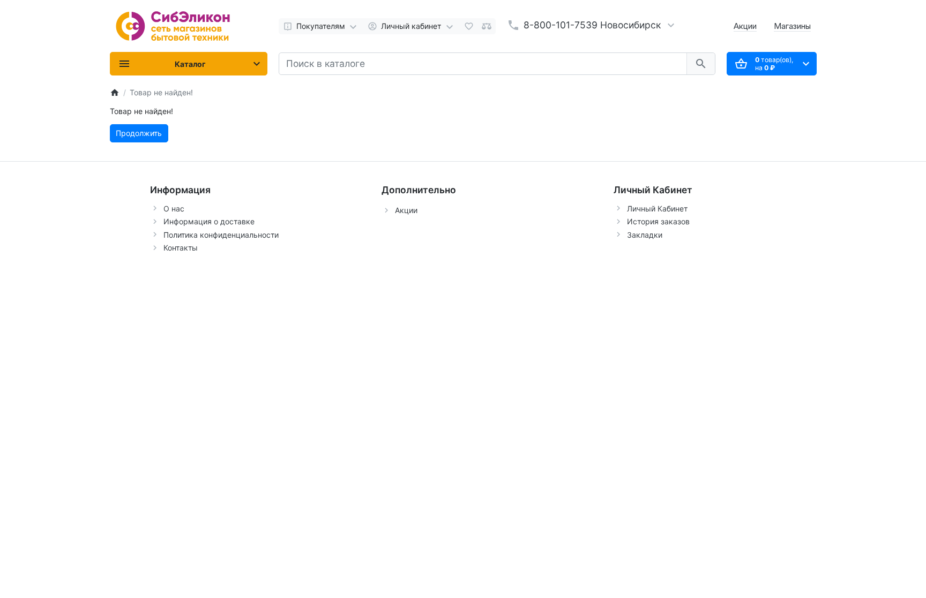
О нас (173, 208)
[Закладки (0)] (469, 26)
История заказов (658, 221)
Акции (745, 26)
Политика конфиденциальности (221, 234)
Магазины (792, 26)
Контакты (180, 247)
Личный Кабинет (657, 208)
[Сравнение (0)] (486, 26)
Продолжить (139, 133)
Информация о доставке (209, 221)
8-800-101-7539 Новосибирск (592, 25)
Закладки (644, 234)
